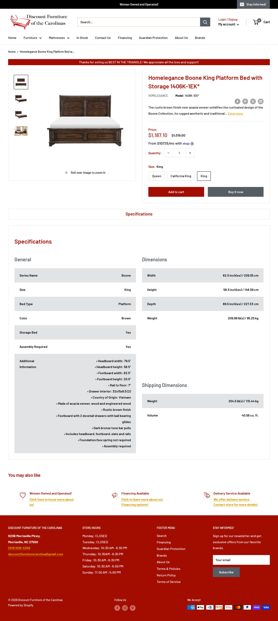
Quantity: (155, 153)
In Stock (82, 38)
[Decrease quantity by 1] (168, 153)
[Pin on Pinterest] (245, 101)
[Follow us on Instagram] (125, 608)
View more (235, 113)
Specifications (139, 213)
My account (227, 24)
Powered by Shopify (20, 605)
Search (162, 535)
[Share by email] (261, 101)
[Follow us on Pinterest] (133, 608)
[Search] (205, 22)
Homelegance (158, 95)
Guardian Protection (153, 38)
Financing (125, 38)
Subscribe (226, 572)
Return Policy (166, 575)
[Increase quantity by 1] (190, 153)
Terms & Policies (168, 568)
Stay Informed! (256, 4)
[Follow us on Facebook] (117, 608)
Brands (200, 38)
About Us (181, 38)
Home (12, 38)
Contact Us (103, 38)
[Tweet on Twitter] (253, 101)
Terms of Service (169, 582)
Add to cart (176, 192)
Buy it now (235, 192)
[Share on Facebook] (237, 101)
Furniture (30, 38)
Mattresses (57, 38)
